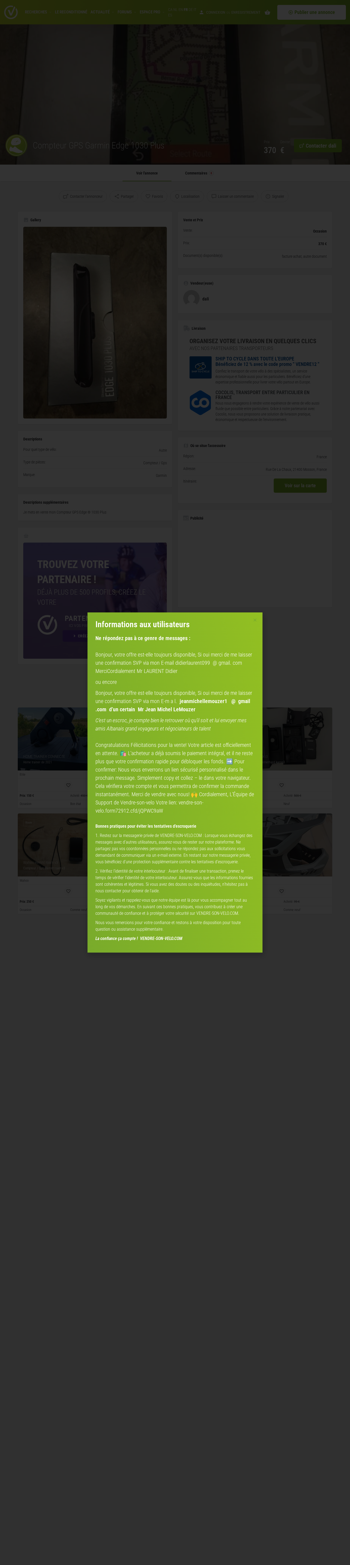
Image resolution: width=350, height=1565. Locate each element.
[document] (175, 782)
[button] (255, 620)
